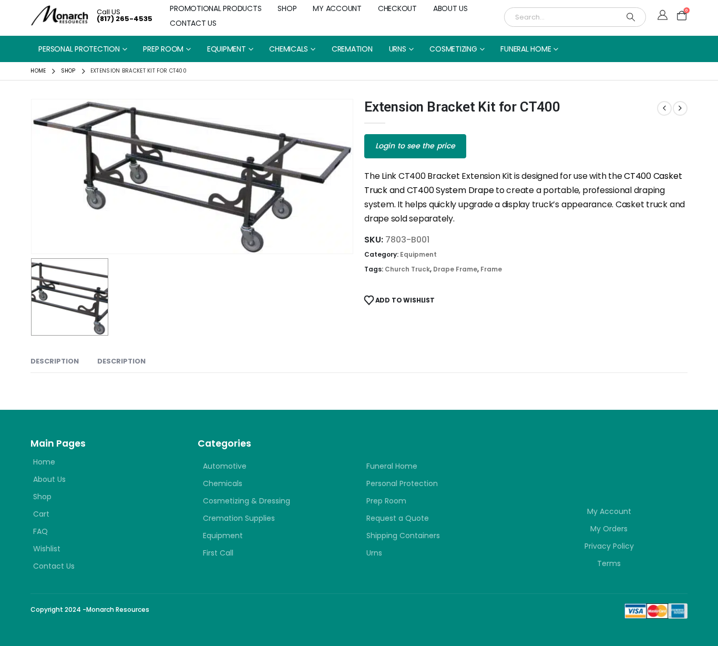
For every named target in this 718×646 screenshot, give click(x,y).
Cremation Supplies (239, 518)
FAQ (40, 531)
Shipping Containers (403, 535)
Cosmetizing (453, 49)
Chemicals (288, 49)
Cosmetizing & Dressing (246, 501)
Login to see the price (415, 145)
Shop (287, 8)
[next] (680, 108)
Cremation (352, 49)
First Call (218, 553)
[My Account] (663, 15)
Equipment (226, 49)
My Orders (609, 528)
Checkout (397, 8)
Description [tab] (54, 361)
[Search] (630, 17)
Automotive (225, 466)
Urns (397, 49)
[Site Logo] (59, 15)
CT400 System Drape (450, 190)
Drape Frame (455, 269)
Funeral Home (525, 49)
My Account (337, 8)
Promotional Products (215, 8)
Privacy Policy (609, 546)
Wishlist (46, 548)
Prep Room (163, 49)
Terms (609, 563)
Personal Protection (78, 49)
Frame (491, 269)
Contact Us (193, 23)
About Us (450, 8)
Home (44, 462)
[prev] (664, 108)
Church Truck (407, 269)
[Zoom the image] (594, 455)
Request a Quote (397, 518)
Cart (41, 514)
